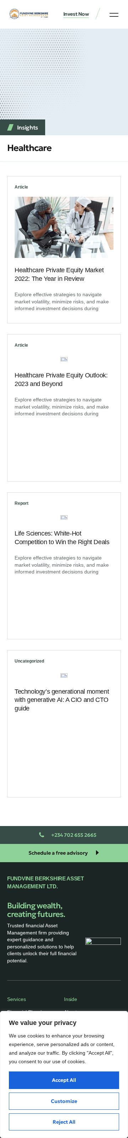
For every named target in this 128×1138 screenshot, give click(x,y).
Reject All (64, 1122)
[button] (114, 14)
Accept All (64, 1080)
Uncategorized (29, 661)
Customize (64, 1101)
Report (21, 503)
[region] (64, 1074)
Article (21, 187)
